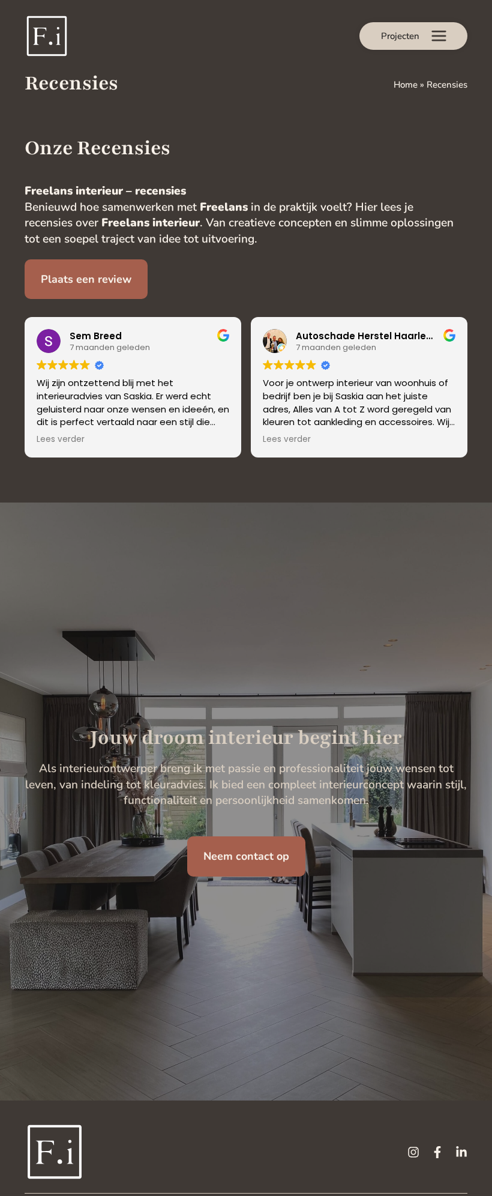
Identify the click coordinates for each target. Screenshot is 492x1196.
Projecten (400, 36)
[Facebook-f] (437, 1152)
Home (406, 85)
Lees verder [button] (61, 439)
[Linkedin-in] (461, 1152)
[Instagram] (413, 1152)
